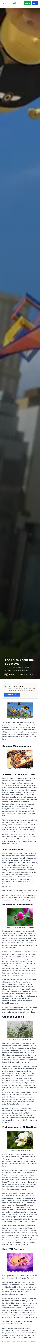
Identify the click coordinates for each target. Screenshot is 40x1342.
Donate (27, 3)
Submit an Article (11, 695)
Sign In (35, 3)
